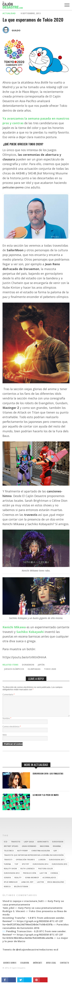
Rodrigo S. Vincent (14, 911)
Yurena (7, 864)
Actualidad (9, 13)
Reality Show (10, 868)
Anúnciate (37, 962)
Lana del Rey (27, 882)
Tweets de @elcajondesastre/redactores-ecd (30, 949)
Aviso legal (51, 962)
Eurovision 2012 (11, 873)
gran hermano (29, 846)
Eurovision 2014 (40, 864)
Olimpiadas (34, 669)
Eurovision (57, 842)
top (16, 864)
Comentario (9, 694)
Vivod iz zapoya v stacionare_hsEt (23, 901)
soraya (7, 877)
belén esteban (21, 886)
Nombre (7, 718)
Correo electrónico (12, 726)
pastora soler (45, 868)
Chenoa (54, 873)
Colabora (24, 962)
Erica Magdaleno (55, 882)
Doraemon (28, 664)
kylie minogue (11, 882)
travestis (15, 842)
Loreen (41, 859)
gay (55, 850)
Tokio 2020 (50, 669)
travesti (8, 859)
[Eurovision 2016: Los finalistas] (16, 787)
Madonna (44, 846)
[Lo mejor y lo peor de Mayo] (16, 809)
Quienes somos (9, 962)
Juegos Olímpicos (14, 669)
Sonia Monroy (32, 877)
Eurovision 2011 (56, 859)
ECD (5, 842)
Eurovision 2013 (59, 864)
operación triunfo (25, 859)
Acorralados (49, 877)
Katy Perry (22, 850)
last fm (43, 873)
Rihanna (57, 846)
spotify (25, 864)
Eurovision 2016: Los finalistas (48, 773)
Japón (41, 664)
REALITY (17, 877)
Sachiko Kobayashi (30, 632)
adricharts (43, 842)
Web (5, 735)
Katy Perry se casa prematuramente (40, 907)
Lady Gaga (29, 842)
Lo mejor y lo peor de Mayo (46, 795)
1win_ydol (8, 907)
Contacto (64, 962)
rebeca (7, 886)
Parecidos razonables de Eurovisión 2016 (36, 926)
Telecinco (9, 850)
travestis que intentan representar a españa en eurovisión (33, 855)
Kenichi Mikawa (14, 627)
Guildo (16, 30)
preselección (29, 873)
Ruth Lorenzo (27, 868)
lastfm (40, 882)
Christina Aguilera (40, 850)
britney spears (11, 846)
